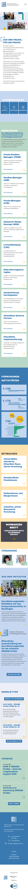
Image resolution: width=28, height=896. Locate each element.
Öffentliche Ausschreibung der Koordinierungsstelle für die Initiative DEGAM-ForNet (12, 646)
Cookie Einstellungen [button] (14, 856)
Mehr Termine (14, 803)
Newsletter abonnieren (14, 698)
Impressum (14, 854)
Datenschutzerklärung (14, 858)
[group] (12, 561)
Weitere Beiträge (14, 674)
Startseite (14, 851)
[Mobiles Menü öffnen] (25, 4)
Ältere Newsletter (14, 741)
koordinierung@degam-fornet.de (15, 843)
